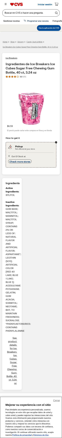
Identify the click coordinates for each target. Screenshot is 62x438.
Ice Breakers (11, 58)
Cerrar (56, 400)
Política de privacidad (22, 435)
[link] (11, 360)
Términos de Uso (41, 435)
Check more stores (20, 161)
